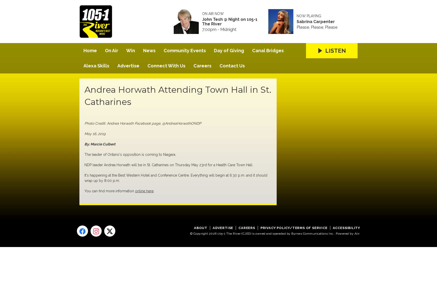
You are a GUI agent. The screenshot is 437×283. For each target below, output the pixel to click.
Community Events (185, 50)
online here (144, 191)
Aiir (357, 233)
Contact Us (232, 65)
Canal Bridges (268, 50)
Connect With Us (166, 65)
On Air (111, 50)
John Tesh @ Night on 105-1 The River (229, 21)
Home (90, 50)
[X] (109, 231)
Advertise (128, 65)
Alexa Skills (96, 65)
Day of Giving (229, 50)
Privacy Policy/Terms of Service (293, 228)
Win (130, 50)
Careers (202, 65)
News (149, 50)
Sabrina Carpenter (316, 22)
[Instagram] (96, 231)
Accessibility (346, 228)
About (200, 228)
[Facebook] (82, 231)
